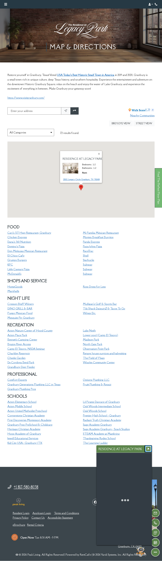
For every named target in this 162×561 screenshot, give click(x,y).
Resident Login (21, 513)
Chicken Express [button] (17, 237)
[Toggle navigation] (6, 4)
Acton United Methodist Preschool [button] (27, 411)
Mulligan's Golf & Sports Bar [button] (100, 304)
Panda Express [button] (91, 242)
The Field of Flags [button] (94, 358)
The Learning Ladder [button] (95, 443)
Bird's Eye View (122, 123)
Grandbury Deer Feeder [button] (21, 367)
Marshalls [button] (13, 291)
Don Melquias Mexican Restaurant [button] (27, 251)
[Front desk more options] (155, 552)
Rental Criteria (35, 525)
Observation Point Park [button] (96, 349)
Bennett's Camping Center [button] (22, 339)
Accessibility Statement (60, 517)
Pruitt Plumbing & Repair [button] (97, 384)
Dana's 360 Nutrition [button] (19, 242)
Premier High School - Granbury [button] (102, 415)
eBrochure (19, 525)
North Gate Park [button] (92, 344)
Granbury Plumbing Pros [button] (21, 389)
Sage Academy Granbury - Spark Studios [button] (106, 429)
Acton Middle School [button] (19, 406)
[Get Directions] (74, 111)
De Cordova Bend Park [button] (20, 362)
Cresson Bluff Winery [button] (20, 304)
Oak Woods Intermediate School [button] (102, 406)
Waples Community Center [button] (99, 362)
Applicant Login (41, 513)
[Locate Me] (66, 111)
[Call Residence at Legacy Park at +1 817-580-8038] (156, 4)
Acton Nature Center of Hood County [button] (30, 330)
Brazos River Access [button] (19, 344)
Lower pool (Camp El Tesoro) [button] (100, 335)
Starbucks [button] (88, 260)
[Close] (99, 154)
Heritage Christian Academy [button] (23, 429)
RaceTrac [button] (88, 251)
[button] (150, 4)
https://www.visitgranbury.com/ (26, 98)
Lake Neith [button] (89, 330)
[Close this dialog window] (148, 449)
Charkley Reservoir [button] (18, 353)
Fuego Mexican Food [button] (19, 313)
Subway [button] (87, 264)
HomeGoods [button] (14, 286)
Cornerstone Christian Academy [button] (26, 415)
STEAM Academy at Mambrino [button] (101, 433)
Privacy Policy (20, 517)
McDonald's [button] (14, 274)
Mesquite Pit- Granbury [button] (20, 317)
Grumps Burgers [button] (17, 260)
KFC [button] (10, 264)
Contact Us (38, 517)
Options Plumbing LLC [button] (96, 380)
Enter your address (22, 111)
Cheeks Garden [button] (16, 358)
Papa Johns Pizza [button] (92, 246)
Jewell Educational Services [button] (22, 438)
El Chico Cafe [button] (15, 255)
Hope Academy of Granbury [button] (24, 433)
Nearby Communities (142, 115)
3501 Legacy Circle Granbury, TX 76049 (81, 179)
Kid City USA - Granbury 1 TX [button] (24, 443)
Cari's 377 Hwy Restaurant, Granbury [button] (29, 233)
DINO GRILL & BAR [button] (19, 308)
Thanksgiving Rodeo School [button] (99, 438)
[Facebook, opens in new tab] (95, 502)
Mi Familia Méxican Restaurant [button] (101, 233)
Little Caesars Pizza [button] (18, 269)
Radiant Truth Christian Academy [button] (102, 420)
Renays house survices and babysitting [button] (104, 353)
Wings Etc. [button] (89, 313)
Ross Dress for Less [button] (94, 286)
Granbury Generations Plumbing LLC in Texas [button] (33, 384)
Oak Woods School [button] (94, 411)
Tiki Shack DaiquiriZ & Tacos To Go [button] (104, 308)
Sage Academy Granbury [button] (97, 424)
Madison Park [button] (91, 339)
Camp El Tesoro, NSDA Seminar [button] (26, 349)
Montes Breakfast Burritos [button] (98, 237)
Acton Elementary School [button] (21, 402)
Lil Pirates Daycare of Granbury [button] (101, 402)
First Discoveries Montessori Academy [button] (29, 420)
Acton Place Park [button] (17, 335)
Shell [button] (85, 255)
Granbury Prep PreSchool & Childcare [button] (29, 424)
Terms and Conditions (66, 513)
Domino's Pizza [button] (16, 246)
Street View (145, 123)
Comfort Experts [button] (17, 380)
